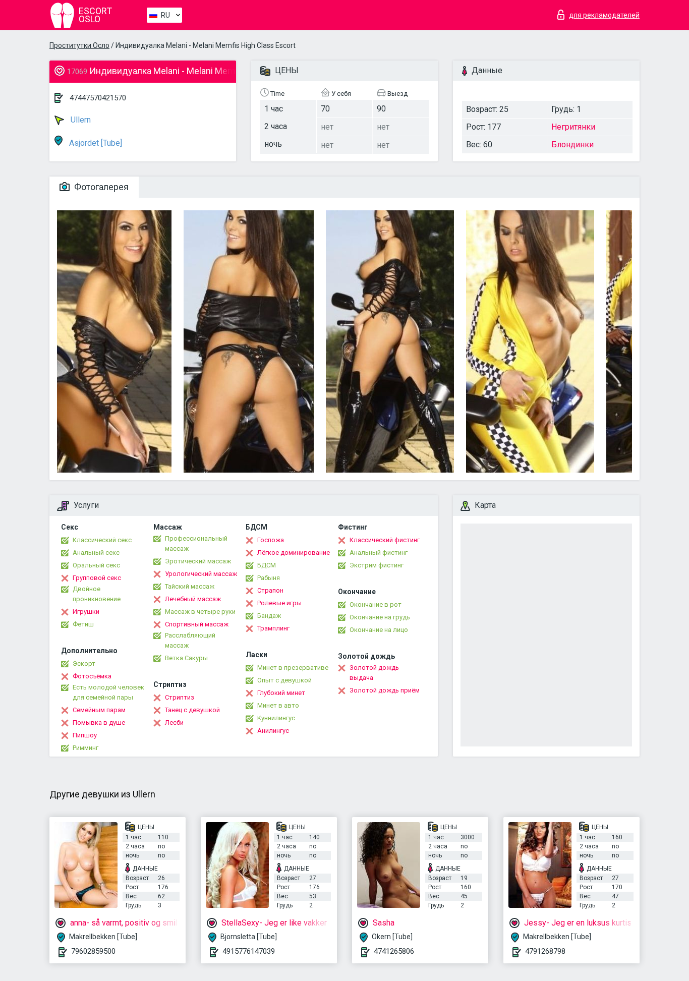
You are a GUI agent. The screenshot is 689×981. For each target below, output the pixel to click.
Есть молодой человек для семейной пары (108, 692)
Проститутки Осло (79, 45)
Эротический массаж (198, 561)
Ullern (80, 120)
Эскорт (84, 663)
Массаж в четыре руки (200, 611)
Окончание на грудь (380, 617)
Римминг (85, 748)
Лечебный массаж (193, 599)
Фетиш (83, 624)
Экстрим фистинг (377, 565)
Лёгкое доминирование (293, 552)
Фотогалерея (100, 187)
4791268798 (545, 951)
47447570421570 (98, 97)
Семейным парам (99, 710)
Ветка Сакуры (186, 658)
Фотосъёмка (92, 676)
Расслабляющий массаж (190, 640)
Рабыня (268, 578)
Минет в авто (278, 705)
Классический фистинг (385, 540)
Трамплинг (273, 628)
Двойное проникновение (97, 594)
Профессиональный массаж (196, 543)
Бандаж (269, 615)
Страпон (270, 590)
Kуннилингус (276, 718)
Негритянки (573, 127)
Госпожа (270, 540)
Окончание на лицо (379, 629)
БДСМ (266, 565)
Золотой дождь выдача (374, 672)
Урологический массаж (201, 574)
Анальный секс (96, 552)
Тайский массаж (189, 586)
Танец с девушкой (192, 710)
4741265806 (394, 951)
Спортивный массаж (196, 624)
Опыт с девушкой (284, 680)
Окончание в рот (375, 604)
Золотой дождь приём (385, 690)
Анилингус (273, 730)
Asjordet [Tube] (94, 143)
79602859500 (93, 951)
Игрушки (86, 611)
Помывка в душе (99, 722)
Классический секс (102, 540)
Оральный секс (96, 565)
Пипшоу (85, 735)
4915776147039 (248, 951)
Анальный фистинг (379, 552)
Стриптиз (179, 697)
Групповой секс (97, 578)
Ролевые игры (279, 603)
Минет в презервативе (292, 667)
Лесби (174, 722)
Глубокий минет (281, 693)
